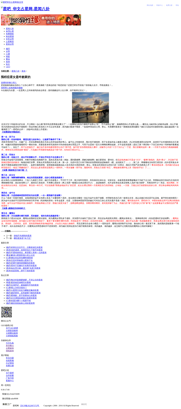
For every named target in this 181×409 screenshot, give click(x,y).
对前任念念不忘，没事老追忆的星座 (27, 247)
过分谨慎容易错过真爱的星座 (24, 298)
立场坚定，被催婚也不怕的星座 (25, 285)
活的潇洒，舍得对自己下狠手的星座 (27, 250)
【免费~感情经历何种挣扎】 (13, 208)
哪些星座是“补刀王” (22, 238)
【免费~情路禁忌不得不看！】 (14, 170)
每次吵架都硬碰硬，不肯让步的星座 (27, 280)
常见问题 (10, 358)
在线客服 (10, 360)
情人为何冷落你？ (19, 288)
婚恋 (8, 247)
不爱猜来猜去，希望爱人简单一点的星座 (29, 253)
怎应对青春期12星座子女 (22, 260)
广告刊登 (10, 378)
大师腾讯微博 (12, 333)
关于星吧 (10, 373)
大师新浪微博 (12, 331)
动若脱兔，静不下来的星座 (23, 271)
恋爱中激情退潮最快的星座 (23, 263)
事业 (8, 255)
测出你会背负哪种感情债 (22, 258)
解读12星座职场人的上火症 (23, 255)
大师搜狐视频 (12, 336)
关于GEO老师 (12, 328)
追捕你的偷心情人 (9, 83)
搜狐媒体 (10, 351)
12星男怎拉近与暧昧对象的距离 (25, 290)
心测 (8, 258)
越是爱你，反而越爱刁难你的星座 (26, 293)
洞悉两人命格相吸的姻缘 (12, 88)
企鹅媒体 (10, 348)
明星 (8, 282)
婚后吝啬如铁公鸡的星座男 (23, 303)
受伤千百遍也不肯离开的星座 (24, 265)
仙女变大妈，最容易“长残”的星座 (25, 268)
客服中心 (10, 381)
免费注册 (10, 366)
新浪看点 (10, 346)
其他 (23, 71)
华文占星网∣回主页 (15, 2)
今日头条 (10, 343)
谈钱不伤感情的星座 (23, 236)
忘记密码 (10, 363)
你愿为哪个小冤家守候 (21, 301)
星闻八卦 (15, 71)
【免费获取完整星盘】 (11, 132)
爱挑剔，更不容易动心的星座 (24, 295)
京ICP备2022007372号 (30, 406)
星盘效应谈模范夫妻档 (21, 282)
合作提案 (10, 375)
